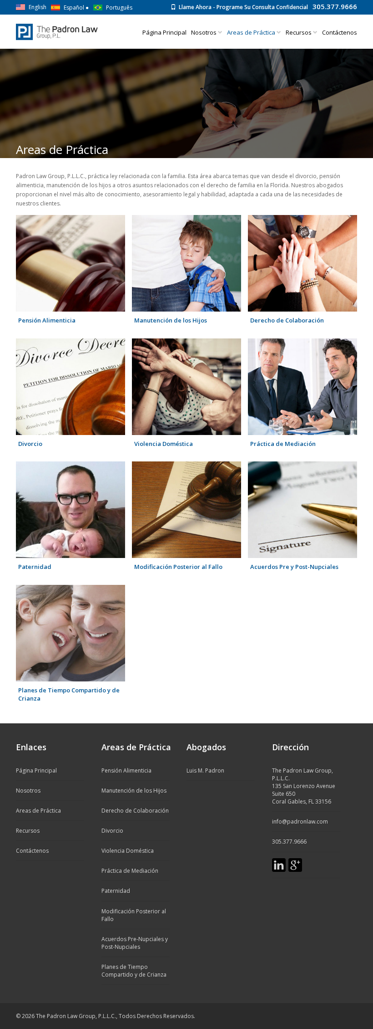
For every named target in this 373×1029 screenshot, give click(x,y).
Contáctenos (339, 32)
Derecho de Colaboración (287, 320)
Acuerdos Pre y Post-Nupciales (294, 567)
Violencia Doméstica (163, 444)
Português (119, 7)
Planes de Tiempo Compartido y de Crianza (69, 694)
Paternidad (34, 567)
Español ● (76, 7)
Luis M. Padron (205, 770)
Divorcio (30, 444)
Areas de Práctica (38, 810)
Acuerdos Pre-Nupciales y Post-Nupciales (134, 943)
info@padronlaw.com (300, 821)
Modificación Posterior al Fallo (178, 567)
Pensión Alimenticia (47, 320)
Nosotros (204, 32)
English (37, 7)
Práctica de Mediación (283, 444)
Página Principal (164, 32)
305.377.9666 (335, 6)
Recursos (299, 32)
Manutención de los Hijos (170, 320)
